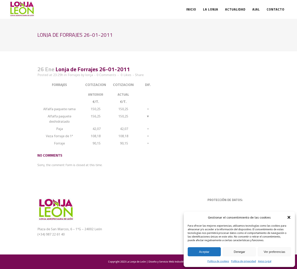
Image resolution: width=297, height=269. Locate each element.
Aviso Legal (264, 261)
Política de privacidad (243, 261)
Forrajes (74, 75)
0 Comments (106, 75)
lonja (89, 75)
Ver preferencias (274, 251)
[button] (289, 217)
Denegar (239, 251)
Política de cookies (218, 261)
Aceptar (204, 251)
